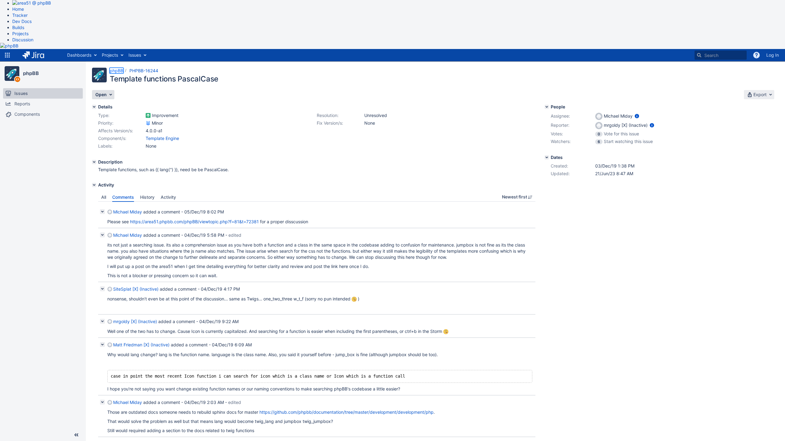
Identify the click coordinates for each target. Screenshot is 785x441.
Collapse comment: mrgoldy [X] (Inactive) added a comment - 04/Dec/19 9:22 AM (102, 321)
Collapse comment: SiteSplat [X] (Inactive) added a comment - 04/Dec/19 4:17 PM (102, 288)
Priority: (105, 123)
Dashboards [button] (79, 55)
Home (18, 9)
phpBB (31, 73)
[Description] (94, 162)
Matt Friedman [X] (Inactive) (141, 344)
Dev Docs (22, 21)
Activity (168, 197)
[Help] (756, 55)
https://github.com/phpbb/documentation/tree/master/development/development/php (346, 412)
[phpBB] (12, 73)
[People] (547, 107)
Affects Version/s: (115, 130)
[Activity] (94, 185)
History (147, 197)
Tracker (20, 15)
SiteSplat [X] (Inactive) (136, 289)
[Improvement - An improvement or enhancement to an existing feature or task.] (148, 115)
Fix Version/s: (330, 123)
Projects (20, 33)
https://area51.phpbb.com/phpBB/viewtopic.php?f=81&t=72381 (194, 221)
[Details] (94, 107)
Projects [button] (110, 55)
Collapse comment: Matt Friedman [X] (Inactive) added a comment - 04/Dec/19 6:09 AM (102, 344)
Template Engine (162, 138)
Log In (772, 55)
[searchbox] (721, 55)
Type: (103, 115)
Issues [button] (134, 55)
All (103, 197)
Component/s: (112, 138)
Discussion (22, 39)
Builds (18, 27)
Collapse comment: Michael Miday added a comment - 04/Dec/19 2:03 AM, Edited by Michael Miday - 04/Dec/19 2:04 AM (102, 402)
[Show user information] (636, 116)
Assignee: (560, 116)
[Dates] (547, 157)
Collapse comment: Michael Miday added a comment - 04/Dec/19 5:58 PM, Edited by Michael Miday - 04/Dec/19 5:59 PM (102, 234)
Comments (123, 197)
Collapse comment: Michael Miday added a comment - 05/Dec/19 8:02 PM (102, 211)
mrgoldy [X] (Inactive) (135, 321)
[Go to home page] (38, 55)
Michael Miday (127, 211)
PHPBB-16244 (143, 70)
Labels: (105, 146)
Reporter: (560, 125)
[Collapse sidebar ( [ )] (76, 434)
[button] (7, 55)
